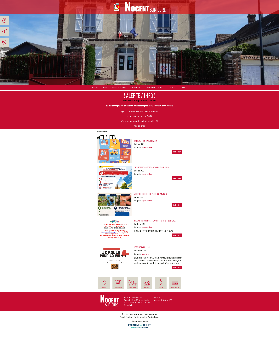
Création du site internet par (139, 321)
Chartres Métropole (153, 87)
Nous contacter (128, 305)
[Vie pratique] (161, 283)
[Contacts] (4, 31)
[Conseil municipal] (118, 283)
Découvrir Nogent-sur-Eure (114, 87)
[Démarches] (104, 283)
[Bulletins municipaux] (175, 283)
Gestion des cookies (140, 317)
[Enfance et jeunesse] (132, 283)
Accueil (95, 87)
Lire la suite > (177, 151)
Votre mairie (135, 87)
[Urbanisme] (146, 283)
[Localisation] (4, 42)
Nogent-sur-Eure (147, 147)
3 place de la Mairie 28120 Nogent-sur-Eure (137, 300)
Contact (183, 87)
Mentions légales (153, 317)
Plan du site (129, 317)
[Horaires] (4, 20)
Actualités (171, 87)
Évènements (145, 254)
